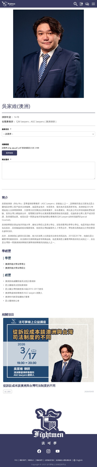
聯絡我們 (39, 460)
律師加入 (31, 460)
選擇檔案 (9, 153)
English (79, 460)
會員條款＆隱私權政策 (63, 460)
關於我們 (23, 460)
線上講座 (8, 392)
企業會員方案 (49, 460)
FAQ (16, 460)
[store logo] (8, 3)
